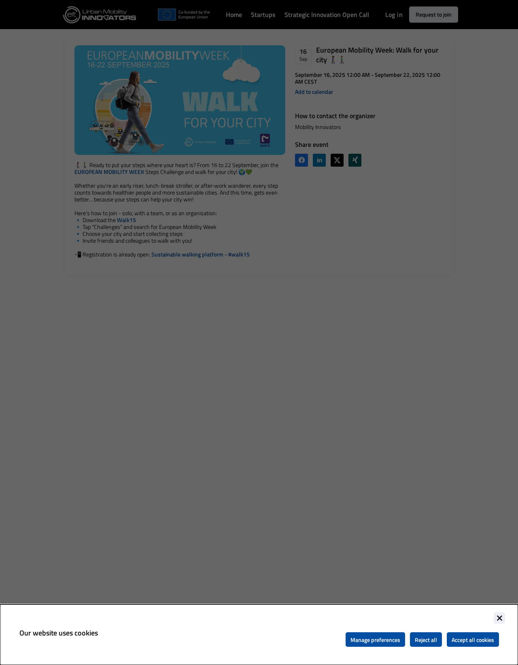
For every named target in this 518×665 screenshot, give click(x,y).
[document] (259, 634)
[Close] (499, 618)
